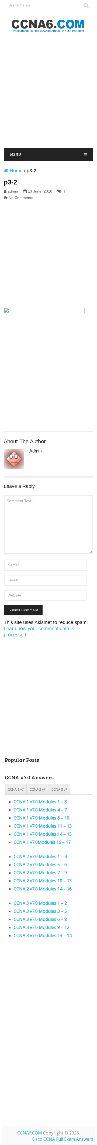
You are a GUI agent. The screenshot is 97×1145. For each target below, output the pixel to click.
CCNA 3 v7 (59, 789)
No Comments (21, 198)
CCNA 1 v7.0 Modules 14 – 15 (43, 834)
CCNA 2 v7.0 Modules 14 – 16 (43, 889)
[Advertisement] (48, 90)
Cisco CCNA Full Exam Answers (62, 1139)
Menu (15, 154)
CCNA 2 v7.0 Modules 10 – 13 (43, 881)
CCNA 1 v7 (16, 789)
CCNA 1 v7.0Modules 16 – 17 (42, 842)
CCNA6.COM (29, 1133)
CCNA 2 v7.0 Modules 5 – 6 (40, 865)
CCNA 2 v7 (38, 789)
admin (13, 191)
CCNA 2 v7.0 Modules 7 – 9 (40, 873)
